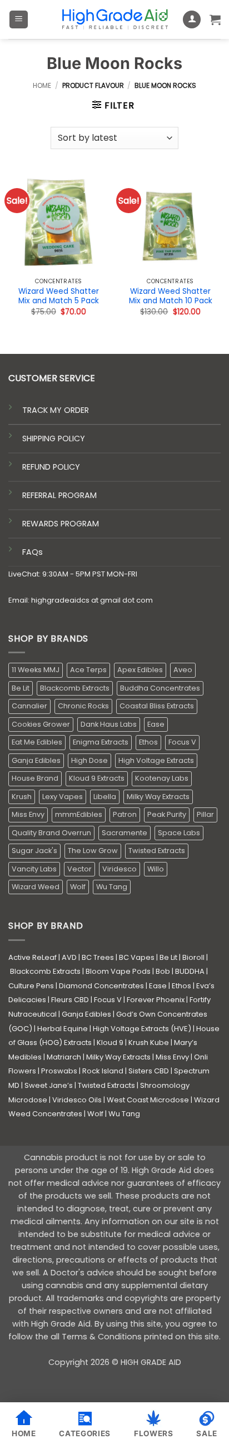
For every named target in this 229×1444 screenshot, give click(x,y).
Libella (104, 796)
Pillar (205, 814)
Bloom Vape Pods (118, 971)
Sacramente (124, 832)
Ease (156, 724)
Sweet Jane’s (48, 1085)
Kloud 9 (110, 1042)
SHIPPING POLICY (53, 438)
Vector (79, 869)
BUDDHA (190, 971)
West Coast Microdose (148, 1100)
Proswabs (59, 1071)
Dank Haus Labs (109, 724)
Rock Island (102, 1071)
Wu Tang (111, 886)
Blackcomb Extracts (74, 688)
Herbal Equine (62, 1028)
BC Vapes (137, 957)
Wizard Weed (35, 886)
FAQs (32, 552)
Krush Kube (148, 1042)
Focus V (182, 742)
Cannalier (29, 706)
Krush (22, 796)
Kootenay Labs (161, 778)
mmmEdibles (78, 814)
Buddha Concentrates (160, 688)
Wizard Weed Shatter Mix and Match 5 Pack (58, 296)
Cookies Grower (41, 724)
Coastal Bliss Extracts (157, 706)
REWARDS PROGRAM (60, 523)
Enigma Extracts (100, 742)
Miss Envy (28, 814)
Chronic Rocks (83, 706)
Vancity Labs (34, 869)
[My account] (192, 20)
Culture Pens (31, 985)
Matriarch (64, 1057)
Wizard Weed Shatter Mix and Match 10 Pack (170, 296)
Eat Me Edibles (37, 742)
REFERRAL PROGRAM (59, 495)
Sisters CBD (148, 1071)
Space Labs (179, 832)
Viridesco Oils (77, 1100)
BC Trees (98, 957)
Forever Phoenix (156, 999)
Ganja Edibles (36, 760)
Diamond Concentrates (101, 985)
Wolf (78, 886)
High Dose (89, 760)
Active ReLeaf (32, 957)
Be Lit (20, 688)
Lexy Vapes (62, 796)
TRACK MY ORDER (55, 410)
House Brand (35, 778)
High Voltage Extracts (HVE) (142, 1028)
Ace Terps (88, 669)
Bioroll (193, 957)
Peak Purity (166, 814)
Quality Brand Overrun (51, 832)
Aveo (182, 669)
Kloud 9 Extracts (97, 778)
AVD (69, 957)
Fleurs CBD (70, 999)
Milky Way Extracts (158, 796)
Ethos (148, 742)
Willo (155, 869)
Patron (125, 814)
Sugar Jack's (34, 850)
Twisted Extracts (156, 850)
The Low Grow (93, 850)
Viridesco (119, 869)
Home (42, 85)
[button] (18, 20)
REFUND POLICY (51, 466)
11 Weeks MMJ (35, 669)
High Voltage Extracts (156, 760)
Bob (163, 971)
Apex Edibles (140, 669)
